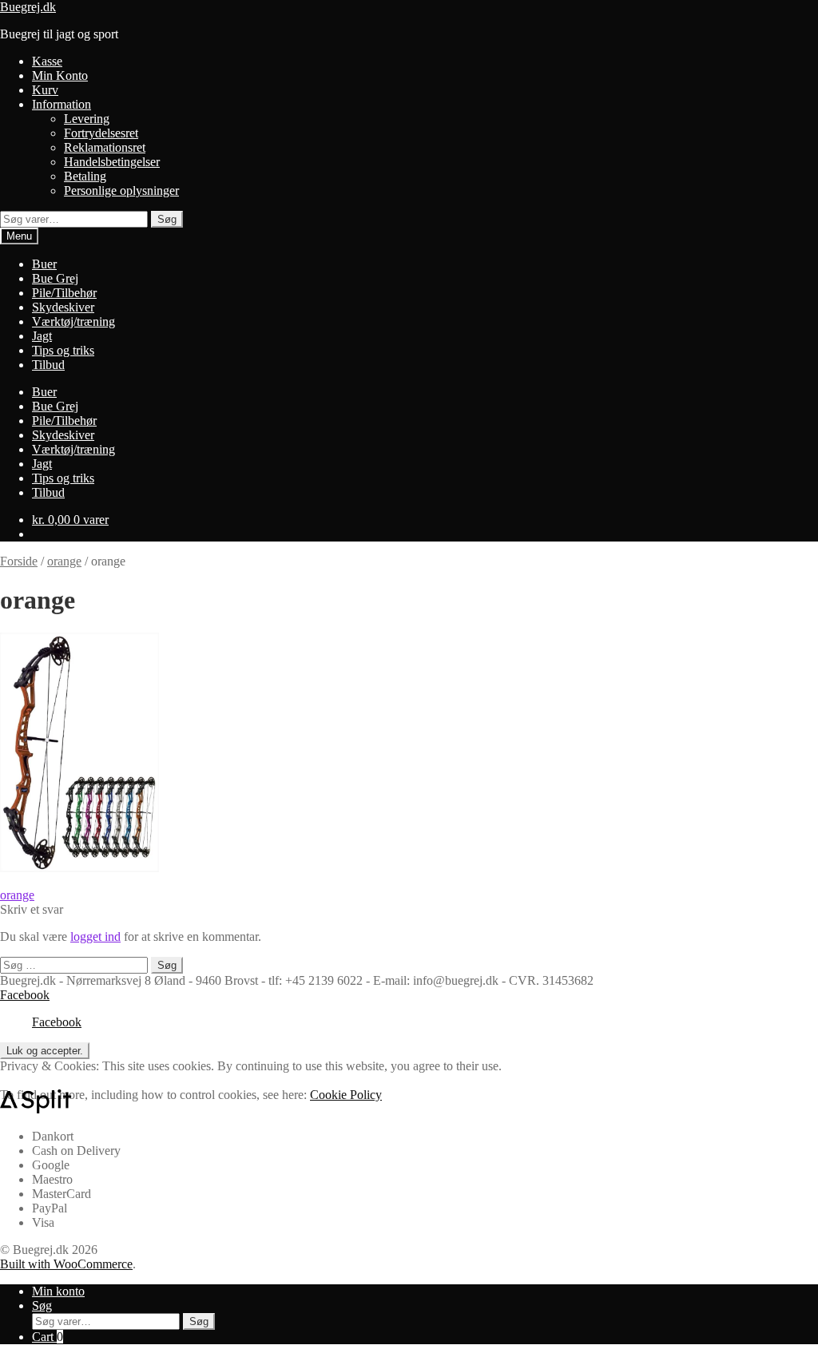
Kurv (45, 90)
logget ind (95, 936)
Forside (19, 561)
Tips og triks (63, 350)
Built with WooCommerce (66, 1264)
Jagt (42, 336)
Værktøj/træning (73, 321)
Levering (86, 118)
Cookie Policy (346, 1094)
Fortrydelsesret (101, 133)
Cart (47, 1336)
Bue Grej (55, 278)
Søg (167, 219)
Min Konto (60, 75)
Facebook (25, 995)
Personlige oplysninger (121, 190)
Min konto (58, 1291)
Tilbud (48, 364)
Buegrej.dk (28, 7)
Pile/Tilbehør (64, 293)
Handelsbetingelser (112, 162)
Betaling (85, 176)
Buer (44, 264)
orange (64, 561)
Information (61, 104)
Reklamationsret (104, 147)
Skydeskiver (63, 307)
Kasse (47, 61)
